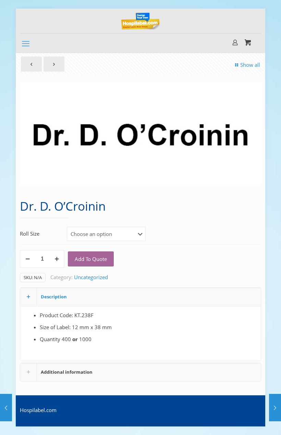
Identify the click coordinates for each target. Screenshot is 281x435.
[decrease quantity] (28, 259)
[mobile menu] (26, 43)
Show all (250, 64)
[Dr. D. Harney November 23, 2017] (275, 407)
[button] (251, 92)
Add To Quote (91, 259)
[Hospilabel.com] (140, 21)
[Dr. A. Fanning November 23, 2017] (6, 407)
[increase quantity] (57, 259)
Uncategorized (91, 277)
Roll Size (29, 233)
